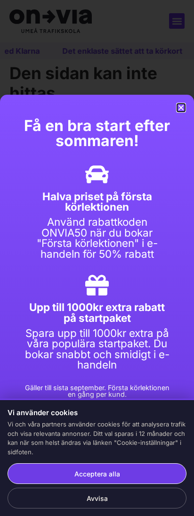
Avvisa (97, 498)
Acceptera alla (97, 474)
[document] (97, 258)
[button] (181, 107)
